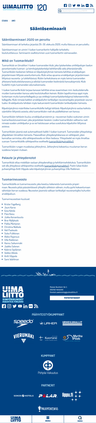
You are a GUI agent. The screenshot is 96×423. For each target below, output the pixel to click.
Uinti (13, 20)
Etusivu (5, 20)
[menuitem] (80, 419)
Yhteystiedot (72, 298)
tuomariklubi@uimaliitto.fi (61, 141)
